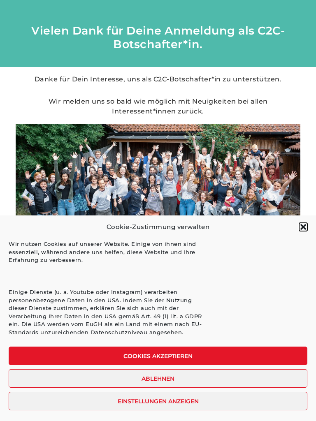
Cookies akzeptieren (158, 356)
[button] (303, 227)
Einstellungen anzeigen (158, 401)
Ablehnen (158, 378)
